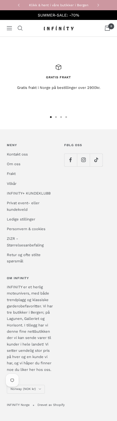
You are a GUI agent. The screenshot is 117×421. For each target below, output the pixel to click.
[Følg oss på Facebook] (70, 160)
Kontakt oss (17, 154)
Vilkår (11, 183)
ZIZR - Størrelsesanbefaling (25, 241)
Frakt (11, 173)
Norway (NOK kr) (23, 389)
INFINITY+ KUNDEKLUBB (29, 193)
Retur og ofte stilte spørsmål (24, 258)
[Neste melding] (98, 5)
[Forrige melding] (18, 5)
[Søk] (20, 28)
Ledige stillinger (21, 219)
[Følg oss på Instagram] (83, 160)
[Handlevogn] (107, 28)
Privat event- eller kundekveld (23, 206)
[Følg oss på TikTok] (96, 160)
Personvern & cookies (26, 229)
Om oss (13, 164)
